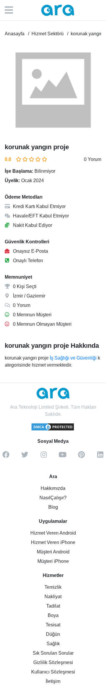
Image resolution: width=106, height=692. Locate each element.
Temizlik (53, 587)
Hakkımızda (53, 488)
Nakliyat (53, 596)
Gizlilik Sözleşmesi (53, 662)
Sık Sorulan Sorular (53, 653)
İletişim (53, 681)
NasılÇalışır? (53, 497)
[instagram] (44, 457)
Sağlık (53, 643)
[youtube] (62, 457)
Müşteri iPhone (53, 561)
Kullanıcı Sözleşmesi (53, 671)
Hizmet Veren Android (53, 532)
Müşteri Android (53, 551)
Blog (53, 507)
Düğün (53, 634)
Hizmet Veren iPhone (53, 542)
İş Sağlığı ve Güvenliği (73, 357)
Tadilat (53, 605)
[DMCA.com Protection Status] (53, 429)
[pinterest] (81, 457)
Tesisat (53, 624)
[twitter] (25, 457)
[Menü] (12, 10)
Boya (53, 615)
